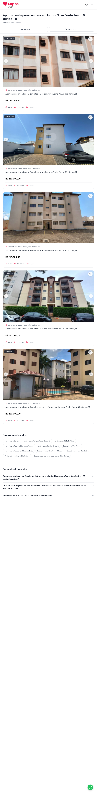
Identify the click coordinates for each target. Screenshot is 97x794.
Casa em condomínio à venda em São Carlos (51, 456)
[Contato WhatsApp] (90, 787)
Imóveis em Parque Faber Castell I (37, 441)
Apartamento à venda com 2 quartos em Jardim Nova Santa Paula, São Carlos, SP (41, 94)
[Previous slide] (6, 61)
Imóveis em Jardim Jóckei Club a (49, 451)
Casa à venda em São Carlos (78, 451)
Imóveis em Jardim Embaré (48, 446)
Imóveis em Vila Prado (71, 446)
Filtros (27, 29)
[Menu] (91, 4)
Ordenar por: (73, 29)
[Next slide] (91, 61)
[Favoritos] (86, 4)
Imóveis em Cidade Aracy (65, 441)
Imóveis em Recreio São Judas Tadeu (19, 446)
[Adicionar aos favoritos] (90, 39)
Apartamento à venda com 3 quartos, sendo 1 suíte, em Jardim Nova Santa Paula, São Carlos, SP (47, 407)
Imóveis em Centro (12, 441)
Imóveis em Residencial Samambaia (19, 451)
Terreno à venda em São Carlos (17, 456)
